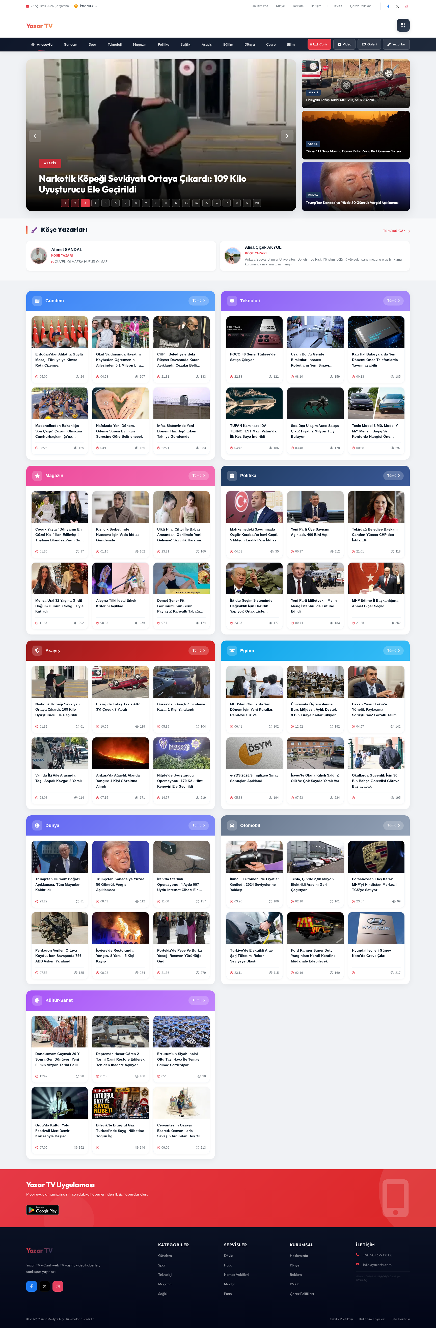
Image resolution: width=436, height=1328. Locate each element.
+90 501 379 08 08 (377, 1255)
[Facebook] (388, 6)
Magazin (140, 44)
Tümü (197, 300)
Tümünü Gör (394, 231)
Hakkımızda (260, 6)
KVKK (338, 6)
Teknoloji (115, 44)
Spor (92, 44)
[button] (287, 136)
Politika (164, 44)
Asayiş (207, 44)
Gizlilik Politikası (341, 1319)
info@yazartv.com (377, 1264)
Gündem (70, 44)
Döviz (228, 1255)
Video (347, 44)
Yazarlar (398, 44)
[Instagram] (406, 6)
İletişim (316, 6)
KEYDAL (382, 1276)
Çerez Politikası (361, 6)
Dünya (249, 44)
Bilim (291, 44)
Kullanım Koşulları (372, 1319)
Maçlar (229, 1284)
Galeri (372, 44)
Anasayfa (44, 44)
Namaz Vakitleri (236, 1274)
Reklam (298, 6)
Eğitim (228, 44)
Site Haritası (401, 1319)
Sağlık (185, 44)
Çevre (271, 44)
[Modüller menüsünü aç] (403, 25)
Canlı (323, 44)
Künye (280, 6)
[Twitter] (397, 6)
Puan (228, 1293)
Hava (228, 1265)
